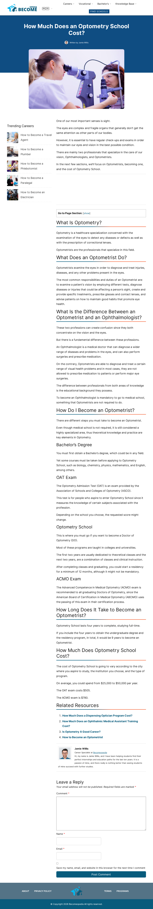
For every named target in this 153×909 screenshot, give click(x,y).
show (86, 213)
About (25, 891)
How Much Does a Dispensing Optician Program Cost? (97, 715)
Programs (123, 891)
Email (60, 848)
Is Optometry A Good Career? (81, 731)
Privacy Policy (43, 891)
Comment (62, 793)
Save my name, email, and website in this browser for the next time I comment (100, 867)
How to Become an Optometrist (82, 737)
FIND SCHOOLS (99, 11)
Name (60, 833)
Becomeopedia (100, 752)
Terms (107, 891)
